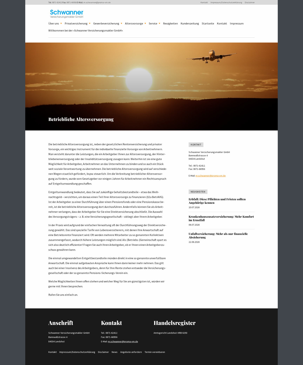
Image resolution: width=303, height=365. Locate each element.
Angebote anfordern (131, 352)
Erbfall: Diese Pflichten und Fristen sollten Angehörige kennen (217, 200)
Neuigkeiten (170, 23)
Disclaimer (250, 2)
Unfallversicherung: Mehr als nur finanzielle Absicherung (218, 235)
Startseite (208, 23)
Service (153, 23)
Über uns (53, 23)
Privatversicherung (76, 23)
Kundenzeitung (190, 23)
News (114, 352)
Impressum (237, 23)
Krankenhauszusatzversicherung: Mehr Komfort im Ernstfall (221, 218)
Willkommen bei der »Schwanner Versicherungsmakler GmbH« (85, 30)
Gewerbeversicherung (106, 23)
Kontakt (204, 2)
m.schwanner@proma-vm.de (96, 2)
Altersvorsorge (134, 23)
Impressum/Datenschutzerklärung (226, 2)
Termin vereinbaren (155, 352)
